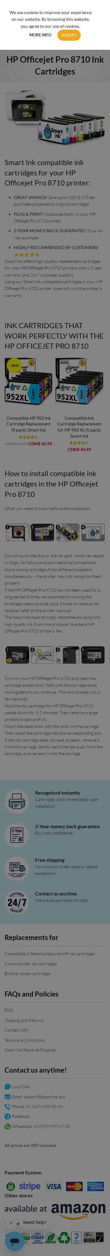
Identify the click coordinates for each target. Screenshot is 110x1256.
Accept (69, 35)
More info (40, 34)
